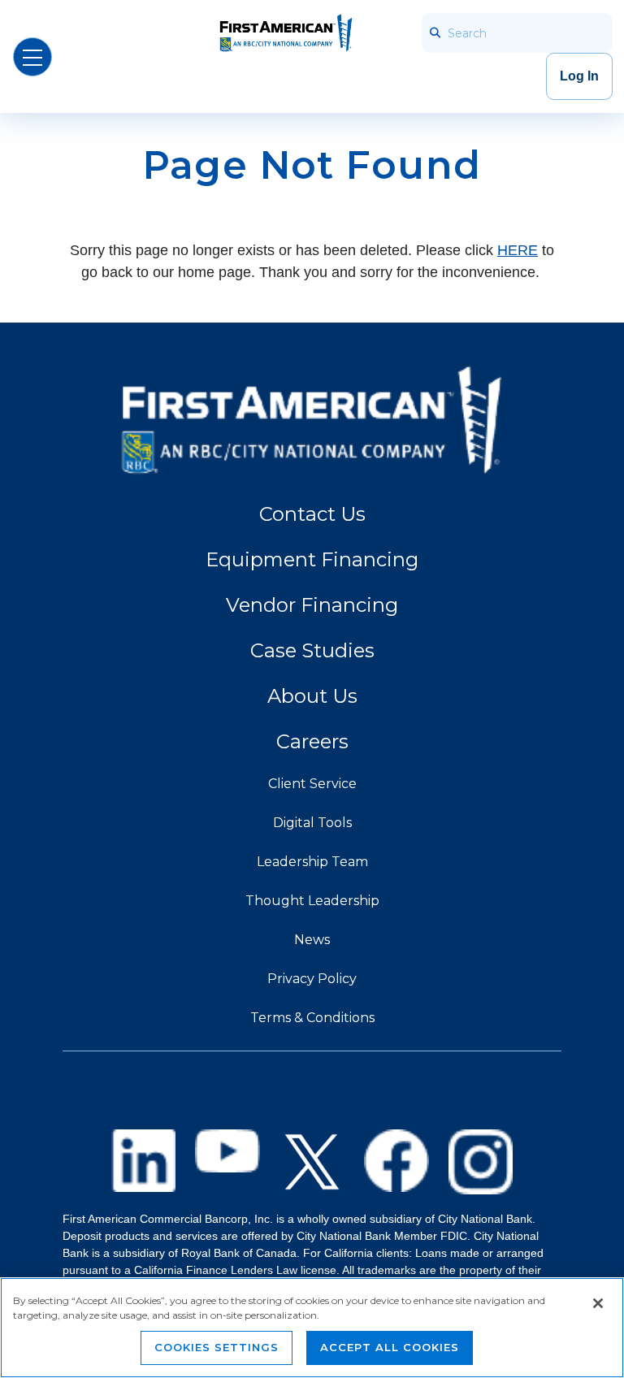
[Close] (598, 1303)
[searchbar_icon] (433, 33)
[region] (312, 1327)
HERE (517, 250)
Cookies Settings (216, 1347)
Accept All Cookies (389, 1347)
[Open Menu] (32, 56)
